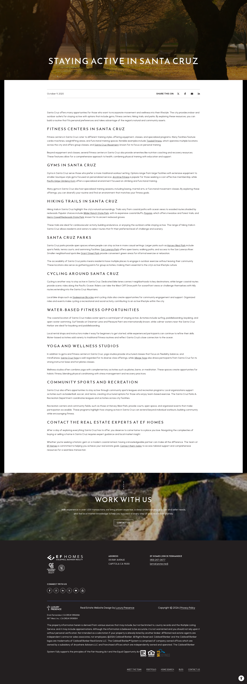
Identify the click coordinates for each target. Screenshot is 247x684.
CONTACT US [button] (123, 523)
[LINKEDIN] (62, 590)
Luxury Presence (125, 607)
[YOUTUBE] (75, 590)
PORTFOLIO (151, 669)
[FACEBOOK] (49, 590)
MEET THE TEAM (134, 669)
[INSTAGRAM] (56, 590)
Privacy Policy (187, 607)
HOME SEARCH (167, 669)
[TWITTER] (69, 590)
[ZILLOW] (82, 590)
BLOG (181, 669)
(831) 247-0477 (157, 559)
